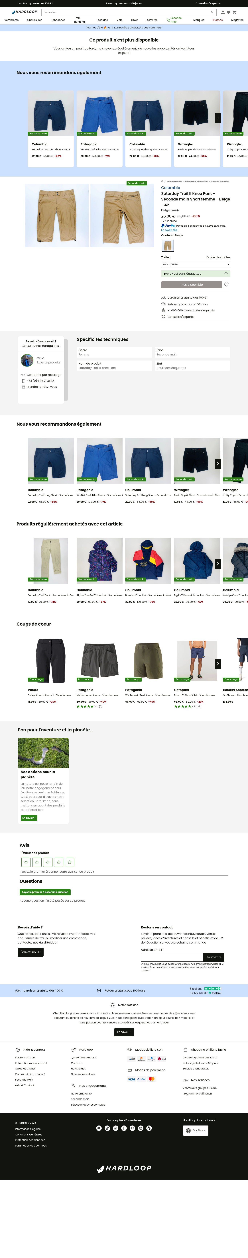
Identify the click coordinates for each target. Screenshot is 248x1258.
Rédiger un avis (170, 210)
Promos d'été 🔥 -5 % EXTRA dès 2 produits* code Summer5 (124, 27)
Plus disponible (192, 284)
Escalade (102, 20)
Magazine (237, 20)
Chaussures (34, 20)
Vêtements (11, 20)
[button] (57, 215)
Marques (198, 20)
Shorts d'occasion (220, 182)
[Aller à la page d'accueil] (164, 181)
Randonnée (58, 20)
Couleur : (172, 235)
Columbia (170, 188)
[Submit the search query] (213, 13)
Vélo (120, 20)
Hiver (134, 20)
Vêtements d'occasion (196, 182)
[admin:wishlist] (226, 284)
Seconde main (176, 20)
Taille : (165, 257)
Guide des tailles (218, 257)
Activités (152, 20)
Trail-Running (79, 20)
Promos (218, 20)
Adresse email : (152, 949)
